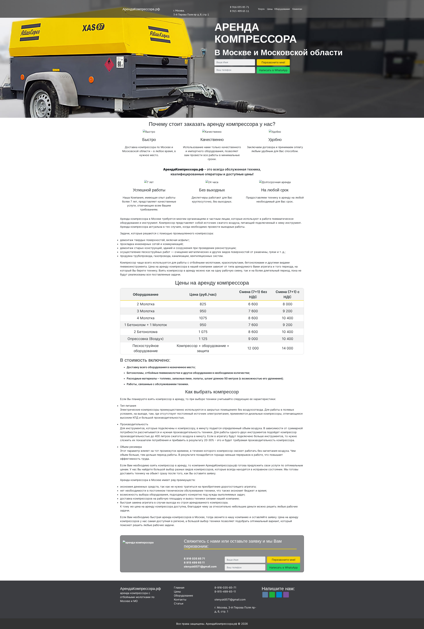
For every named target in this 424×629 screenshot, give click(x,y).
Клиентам (297, 8)
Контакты (180, 599)
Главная (179, 587)
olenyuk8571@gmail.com (200, 566)
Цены (270, 8)
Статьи (178, 603)
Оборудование (282, 8)
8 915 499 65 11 (239, 11)
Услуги (261, 8)
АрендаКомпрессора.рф (141, 8)
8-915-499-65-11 (225, 591)
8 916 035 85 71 (239, 7)
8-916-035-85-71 (225, 587)
